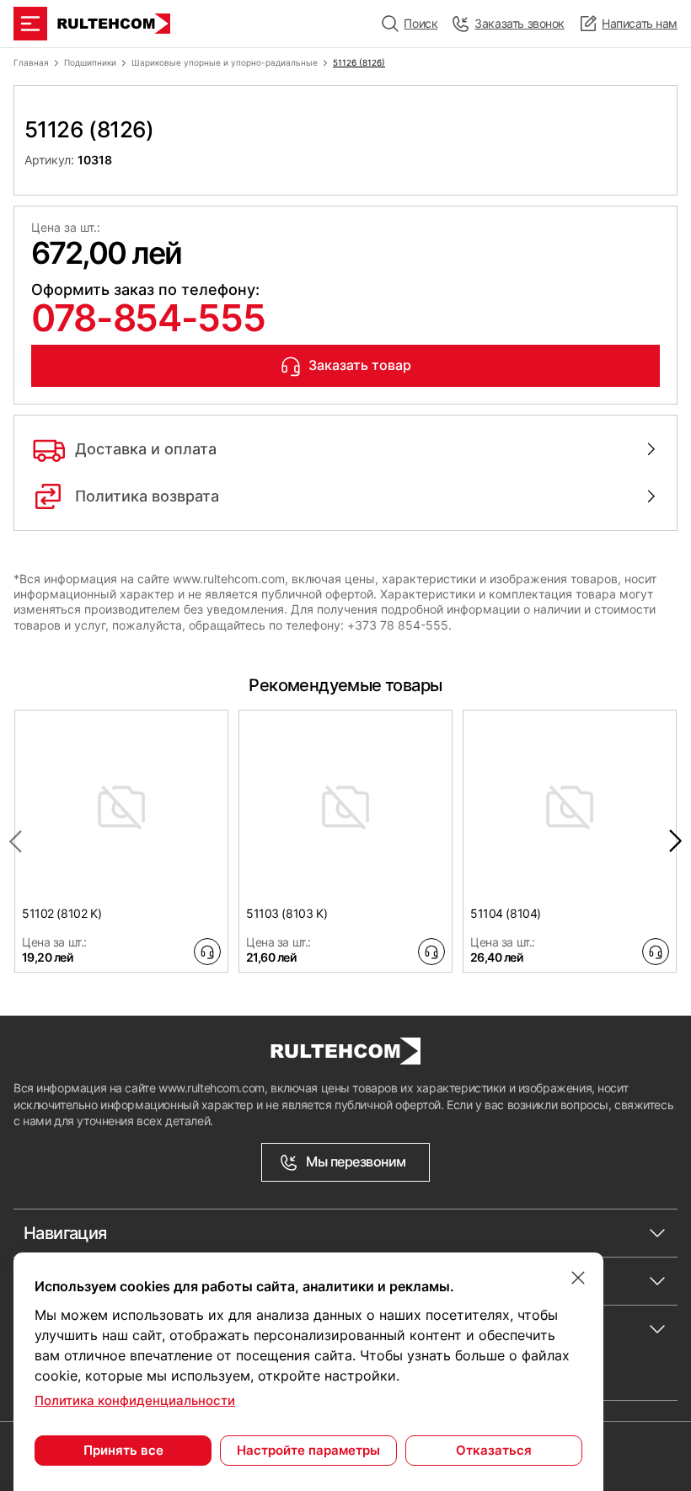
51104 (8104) (505, 913)
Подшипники (90, 62)
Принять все (123, 1450)
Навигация (65, 1233)
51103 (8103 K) (286, 913)
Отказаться (494, 1450)
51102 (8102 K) (61, 913)
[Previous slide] (15, 841)
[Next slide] (676, 841)
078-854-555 (148, 318)
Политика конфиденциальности (135, 1400)
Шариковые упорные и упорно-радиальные (224, 62)
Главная (31, 62)
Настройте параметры (308, 1450)
